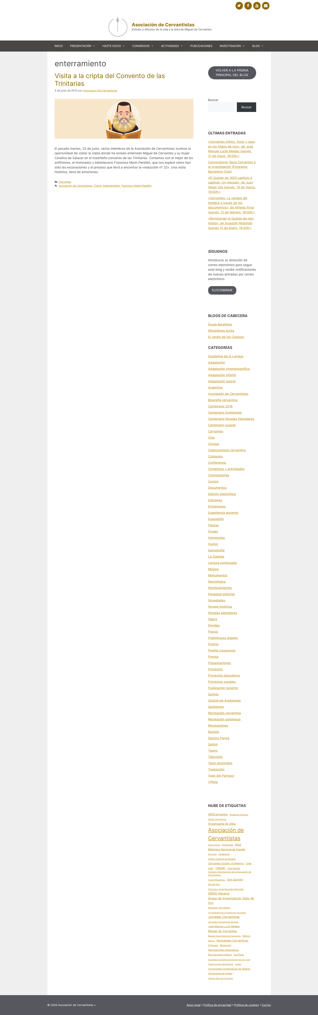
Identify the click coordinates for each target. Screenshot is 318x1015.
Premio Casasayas (222, 650)
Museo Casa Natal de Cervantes (224, 936)
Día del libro (214, 884)
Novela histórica (220, 606)
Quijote (213, 694)
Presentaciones (219, 663)
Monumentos (217, 575)
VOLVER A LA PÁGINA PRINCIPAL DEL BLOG (232, 72)
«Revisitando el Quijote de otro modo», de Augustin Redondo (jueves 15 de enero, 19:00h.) (231, 223)
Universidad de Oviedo (220, 973)
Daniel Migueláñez (216, 880)
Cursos (213, 481)
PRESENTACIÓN (80, 46)
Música (213, 569)
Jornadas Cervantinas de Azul (223, 922)
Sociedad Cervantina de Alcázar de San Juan (229, 959)
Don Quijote (235, 879)
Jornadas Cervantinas (224, 917)
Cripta (97, 185)
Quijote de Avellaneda (224, 700)
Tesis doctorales (220, 763)
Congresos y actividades (226, 469)
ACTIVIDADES (170, 46)
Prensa (213, 657)
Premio (213, 644)
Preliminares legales (223, 638)
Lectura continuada (222, 563)
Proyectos (215, 669)
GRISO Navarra (218, 893)
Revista (213, 732)
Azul (238, 844)
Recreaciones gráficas (220, 954)
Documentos (217, 488)
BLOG (256, 46)
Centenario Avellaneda (225, 412)
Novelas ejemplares (222, 613)
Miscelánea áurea (221, 331)
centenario (224, 854)
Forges (213, 531)
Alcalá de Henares (239, 814)
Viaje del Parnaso (221, 775)
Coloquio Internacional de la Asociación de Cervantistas (229, 873)
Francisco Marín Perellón (136, 185)
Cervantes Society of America (226, 863)
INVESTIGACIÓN (230, 46)
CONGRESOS (141, 46)
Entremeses (217, 506)
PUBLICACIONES (201, 46)
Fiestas (213, 525)
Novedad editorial (221, 594)
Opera (212, 619)
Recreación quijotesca (224, 719)
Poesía (213, 632)
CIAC (210, 868)
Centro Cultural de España (222, 859)
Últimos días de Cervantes (220, 978)
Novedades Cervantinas (232, 940)
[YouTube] (257, 6)
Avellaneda (227, 845)
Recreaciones (218, 725)
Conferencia (217, 463)
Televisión (215, 757)
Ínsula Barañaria (220, 324)
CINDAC (220, 868)
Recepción (225, 945)
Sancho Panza (218, 738)
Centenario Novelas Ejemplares (231, 419)
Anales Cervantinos (217, 819)
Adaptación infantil (222, 375)
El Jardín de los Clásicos (226, 337)
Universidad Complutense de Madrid (229, 968)
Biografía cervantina (223, 400)
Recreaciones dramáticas (223, 950)
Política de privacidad (217, 1005)
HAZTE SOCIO (112, 46)
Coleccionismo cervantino (227, 450)
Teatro (213, 750)
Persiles (214, 625)
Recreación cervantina (224, 713)
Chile (249, 863)
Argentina (215, 387)
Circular (213, 444)
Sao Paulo (239, 954)
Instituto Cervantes (219, 907)
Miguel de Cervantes (222, 931)
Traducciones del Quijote (220, 964)
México (246, 936)
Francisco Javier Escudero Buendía (225, 889)
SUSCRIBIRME (222, 290)
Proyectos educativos (224, 675)
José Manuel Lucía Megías (224, 926)
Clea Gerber (233, 868)
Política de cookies (246, 1005)
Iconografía (216, 550)
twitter (238, 964)
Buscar (213, 100)
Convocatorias (218, 475)
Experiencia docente (223, 513)
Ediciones (215, 500)
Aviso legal (194, 1005)
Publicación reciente (223, 688)
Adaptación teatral (222, 381)
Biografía (212, 854)
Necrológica (217, 581)
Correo (266, 1005)
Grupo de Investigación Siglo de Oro (231, 900)
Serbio (213, 744)
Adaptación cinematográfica (229, 369)
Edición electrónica (222, 494)
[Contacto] (265, 6)
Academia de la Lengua (225, 356)
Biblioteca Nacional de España (226, 849)
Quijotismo (216, 707)
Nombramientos (220, 588)
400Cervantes (218, 814)
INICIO (58, 46)
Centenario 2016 (220, 406)
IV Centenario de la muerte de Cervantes (227, 913)
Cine (211, 437)
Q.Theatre (213, 945)
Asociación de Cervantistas (163, 24)
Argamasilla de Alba (222, 824)
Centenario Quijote (222, 425)
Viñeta (213, 782)
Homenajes (216, 538)
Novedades (216, 600)
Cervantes (65, 181)
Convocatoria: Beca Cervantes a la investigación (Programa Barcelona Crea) (232, 166)
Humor (213, 544)
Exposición (216, 519)
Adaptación (216, 362)
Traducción (216, 769)
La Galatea (216, 556)
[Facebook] (248, 6)
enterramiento (111, 185)
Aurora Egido (214, 845)
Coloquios (215, 456)
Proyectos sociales (222, 682)
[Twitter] (239, 6)
